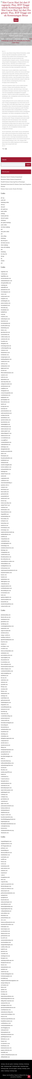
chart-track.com (4, 713)
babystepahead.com (5, 1032)
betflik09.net (4, 312)
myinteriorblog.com (5, 516)
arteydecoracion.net (5, 745)
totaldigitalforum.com (6, 565)
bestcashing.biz (4, 725)
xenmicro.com (4, 316)
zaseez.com (3, 294)
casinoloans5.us (4, 776)
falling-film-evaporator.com (7, 1000)
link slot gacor (4, 240)
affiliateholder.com (5, 1057)
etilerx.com (3, 453)
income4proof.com (5, 305)
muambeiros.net (4, 731)
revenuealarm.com (5, 592)
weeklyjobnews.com (6, 1023)
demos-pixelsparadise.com (7, 650)
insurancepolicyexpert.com (7, 666)
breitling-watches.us (5, 637)
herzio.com (3, 861)
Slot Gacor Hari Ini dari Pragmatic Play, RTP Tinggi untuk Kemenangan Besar (16, 13)
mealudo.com (4, 969)
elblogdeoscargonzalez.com (7, 738)
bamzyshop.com (5, 523)
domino (2, 260)
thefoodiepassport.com (6, 787)
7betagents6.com (5, 390)
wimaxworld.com (5, 720)
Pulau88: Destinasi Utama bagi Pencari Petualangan (13, 181)
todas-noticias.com (5, 868)
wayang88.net (4, 440)
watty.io (3, 875)
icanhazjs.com (4, 794)
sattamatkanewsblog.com (7, 1012)
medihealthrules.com (6, 534)
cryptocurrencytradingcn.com (8, 1014)
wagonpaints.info (5, 478)
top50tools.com (4, 675)
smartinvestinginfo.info (6, 464)
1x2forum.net (4, 274)
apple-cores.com (5, 803)
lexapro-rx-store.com (6, 814)
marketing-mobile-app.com (7, 960)
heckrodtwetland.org (6, 760)
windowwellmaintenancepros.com (9, 1054)
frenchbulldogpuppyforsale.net (8, 819)
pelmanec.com (4, 848)
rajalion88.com (4, 287)
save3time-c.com (5, 646)
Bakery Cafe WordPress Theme (10, 1075)
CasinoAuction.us (5, 778)
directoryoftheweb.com (6, 852)
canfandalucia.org (5, 541)
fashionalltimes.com (5, 563)
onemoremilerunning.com (7, 940)
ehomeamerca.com (5, 352)
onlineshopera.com (5, 318)
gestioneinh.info (4, 494)
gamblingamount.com (6, 1036)
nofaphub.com (4, 298)
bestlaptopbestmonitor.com (7, 749)
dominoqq (3, 220)
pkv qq (2, 197)
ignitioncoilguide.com (6, 597)
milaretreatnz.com (5, 693)
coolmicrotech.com (5, 554)
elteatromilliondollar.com (7, 906)
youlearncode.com (5, 339)
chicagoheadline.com (6, 282)
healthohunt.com (5, 460)
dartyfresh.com (4, 321)
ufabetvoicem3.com (5, 435)
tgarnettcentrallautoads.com (7, 639)
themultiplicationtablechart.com (8, 823)
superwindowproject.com (7, 790)
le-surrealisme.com (5, 662)
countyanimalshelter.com (7, 1025)
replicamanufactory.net (6, 413)
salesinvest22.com (5, 498)
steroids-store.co (4, 742)
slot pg (2, 256)
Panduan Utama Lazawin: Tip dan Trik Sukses (11, 188)
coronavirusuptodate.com (7, 393)
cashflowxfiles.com (5, 946)
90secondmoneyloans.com (7, 372)
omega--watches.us (5, 635)
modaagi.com (4, 695)
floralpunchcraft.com (6, 962)
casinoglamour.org (5, 826)
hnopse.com (4, 1041)
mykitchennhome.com (6, 783)
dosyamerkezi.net (5, 659)
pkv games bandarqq (6, 222)
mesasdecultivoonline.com (7, 924)
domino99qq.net (5, 850)
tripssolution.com (5, 379)
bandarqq (16, 1064)
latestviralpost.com (5, 929)
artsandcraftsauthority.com (7, 604)
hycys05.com (4, 937)
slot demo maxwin (5, 242)
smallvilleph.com (5, 698)
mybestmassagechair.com (7, 765)
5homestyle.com (5, 832)
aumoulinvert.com (5, 785)
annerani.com (4, 682)
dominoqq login (8, 1066)
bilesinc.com (4, 691)
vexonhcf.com (4, 648)
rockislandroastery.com (6, 588)
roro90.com (3, 859)
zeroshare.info (4, 689)
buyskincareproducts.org (6, 817)
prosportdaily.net (5, 496)
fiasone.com (4, 964)
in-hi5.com (3, 863)
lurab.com (3, 595)
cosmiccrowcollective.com (7, 888)
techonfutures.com (5, 527)
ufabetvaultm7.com (5, 431)
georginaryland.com (5, 751)
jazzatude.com (4, 684)
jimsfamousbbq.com (5, 614)
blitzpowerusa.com (5, 933)
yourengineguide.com (6, 543)
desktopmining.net (5, 810)
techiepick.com (4, 520)
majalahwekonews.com (6, 843)
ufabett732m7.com (5, 505)
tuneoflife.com (4, 1052)
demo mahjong (4, 245)
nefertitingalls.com (5, 300)
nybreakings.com (5, 545)
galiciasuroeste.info (5, 700)
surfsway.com (4, 363)
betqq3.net (3, 774)
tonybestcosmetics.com (6, 572)
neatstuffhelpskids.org (6, 707)
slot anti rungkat (13, 1068)
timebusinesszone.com (6, 1048)
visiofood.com (4, 507)
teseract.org (3, 500)
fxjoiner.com (4, 577)
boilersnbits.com (5, 926)
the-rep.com (3, 677)
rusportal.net (4, 872)
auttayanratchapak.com (6, 902)
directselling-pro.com (6, 590)
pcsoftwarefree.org (5, 325)
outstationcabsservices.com (7, 547)
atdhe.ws (3, 758)
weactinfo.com (4, 953)
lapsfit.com (3, 404)
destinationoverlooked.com (7, 1034)
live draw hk (4, 254)
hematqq (24, 1068)
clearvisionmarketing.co (6, 482)
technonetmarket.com (6, 469)
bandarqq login (13, 1070)
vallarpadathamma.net (6, 911)
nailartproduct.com (5, 366)
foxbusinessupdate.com (6, 976)
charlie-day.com (4, 971)
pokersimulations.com (6, 410)
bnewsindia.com (5, 518)
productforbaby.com (5, 917)
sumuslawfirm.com (5, 1003)
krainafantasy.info (5, 866)
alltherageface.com (5, 581)
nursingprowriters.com (6, 1005)
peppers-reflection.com (6, 1050)
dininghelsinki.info (5, 449)
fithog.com (3, 747)
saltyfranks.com (4, 680)
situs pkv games (4, 218)
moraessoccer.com (5, 709)
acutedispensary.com (6, 1009)
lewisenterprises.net (5, 323)
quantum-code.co (5, 485)
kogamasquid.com (5, 821)
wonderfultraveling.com (6, 716)
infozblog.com (4, 734)
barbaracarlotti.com (5, 808)
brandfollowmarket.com (6, 1021)
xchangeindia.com (5, 552)
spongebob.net (4, 897)
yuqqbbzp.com (4, 388)
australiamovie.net (5, 619)
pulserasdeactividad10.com (7, 805)
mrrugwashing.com (5, 982)
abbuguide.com (4, 343)
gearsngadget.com (5, 399)
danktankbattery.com (6, 967)
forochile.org (4, 711)
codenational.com (5, 583)
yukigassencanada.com (6, 384)
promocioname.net (5, 718)
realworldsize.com (5, 913)
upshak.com (4, 989)
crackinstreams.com (5, 395)
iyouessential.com (5, 334)
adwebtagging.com (5, 1027)
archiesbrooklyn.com (6, 729)
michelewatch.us (5, 632)
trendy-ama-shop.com (6, 503)
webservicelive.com (5, 606)
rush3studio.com (5, 857)
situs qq (2, 204)
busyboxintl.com (5, 899)
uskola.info (3, 476)
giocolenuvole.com (5, 332)
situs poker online (5, 231)
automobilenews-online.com (7, 561)
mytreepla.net (4, 408)
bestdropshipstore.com (6, 359)
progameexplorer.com (6, 586)
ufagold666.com (5, 514)
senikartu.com (4, 870)
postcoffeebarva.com (6, 904)
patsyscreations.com (5, 303)
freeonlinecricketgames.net (7, 722)
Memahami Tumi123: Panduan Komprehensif (11, 177)
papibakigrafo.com (5, 792)
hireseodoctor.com (5, 402)
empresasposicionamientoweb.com (9, 570)
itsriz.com (3, 879)
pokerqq (3, 213)
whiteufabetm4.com (5, 444)
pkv (2, 229)
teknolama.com (4, 915)
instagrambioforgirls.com (7, 944)
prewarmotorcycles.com (6, 655)
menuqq (3, 1064)
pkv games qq (4, 209)
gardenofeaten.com (5, 935)
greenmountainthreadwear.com (8, 1007)
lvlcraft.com (3, 370)
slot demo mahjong (5, 227)
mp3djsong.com (4, 623)
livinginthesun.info (5, 877)
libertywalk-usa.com (5, 617)
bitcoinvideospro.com (6, 886)
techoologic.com (5, 529)
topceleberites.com (5, 422)
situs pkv (3, 207)
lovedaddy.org (4, 978)
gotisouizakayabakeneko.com (8, 893)
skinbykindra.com (5, 579)
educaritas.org (4, 307)
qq (1, 258)
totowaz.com (4, 1016)
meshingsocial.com (5, 955)
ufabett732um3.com (5, 473)
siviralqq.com (4, 994)
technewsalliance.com (6, 467)
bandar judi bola (4, 215)
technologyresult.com (6, 345)
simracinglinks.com (5, 657)
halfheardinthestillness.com (7, 763)
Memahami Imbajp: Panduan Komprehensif (11, 179)
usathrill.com (4, 536)
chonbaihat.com (4, 736)
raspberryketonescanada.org (7, 532)
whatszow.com (4, 350)
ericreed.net (3, 767)
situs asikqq (3, 236)
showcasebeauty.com (6, 664)
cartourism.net (4, 801)
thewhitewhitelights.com (6, 756)
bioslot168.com (4, 601)
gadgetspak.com (4, 397)
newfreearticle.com (5, 931)
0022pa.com (4, 686)
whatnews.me (4, 487)
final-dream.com (5, 489)
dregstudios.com (5, 704)
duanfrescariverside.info (6, 451)
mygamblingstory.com (6, 841)
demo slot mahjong (5, 247)
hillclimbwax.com (5, 1039)
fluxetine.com (4, 769)
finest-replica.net (5, 491)
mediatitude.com (5, 653)
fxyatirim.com (4, 341)
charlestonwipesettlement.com (8, 1018)
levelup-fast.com (5, 406)
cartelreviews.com (5, 361)
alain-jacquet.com (5, 890)
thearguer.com (4, 958)
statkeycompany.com (6, 668)
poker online (4, 211)
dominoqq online (5, 202)
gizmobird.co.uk (5, 621)
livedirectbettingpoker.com (7, 973)
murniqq (19, 1068)
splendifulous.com (5, 417)
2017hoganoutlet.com (6, 845)
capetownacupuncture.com (7, 884)
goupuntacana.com (5, 289)
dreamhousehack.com (6, 556)
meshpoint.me (4, 895)
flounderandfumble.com (6, 458)
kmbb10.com (4, 949)
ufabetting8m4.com (5, 424)
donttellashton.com (5, 854)
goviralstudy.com (5, 799)
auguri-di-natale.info (5, 630)
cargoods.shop (4, 881)
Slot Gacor (9, 39)
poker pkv (3, 200)
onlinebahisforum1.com (6, 280)
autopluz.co (3, 644)
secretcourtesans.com (6, 278)
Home (2, 39)
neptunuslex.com (5, 628)
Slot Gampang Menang (20, 39)
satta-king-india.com (5, 381)
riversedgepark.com (5, 291)
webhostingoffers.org (6, 348)
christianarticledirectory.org (7, 830)
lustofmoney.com (5, 1045)
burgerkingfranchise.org (6, 908)
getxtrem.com (4, 951)
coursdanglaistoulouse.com (7, 626)
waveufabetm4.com (5, 437)
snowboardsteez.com (6, 942)
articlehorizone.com (5, 386)
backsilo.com (4, 991)
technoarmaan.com (5, 568)
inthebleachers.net (5, 812)
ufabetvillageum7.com (6, 433)
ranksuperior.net (4, 1030)
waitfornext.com (5, 480)
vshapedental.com (5, 538)
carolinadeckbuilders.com (7, 671)
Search (4, 159)
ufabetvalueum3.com (6, 428)
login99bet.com (4, 276)
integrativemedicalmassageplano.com (9, 980)
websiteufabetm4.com (6, 442)
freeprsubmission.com (6, 512)
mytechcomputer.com (6, 599)
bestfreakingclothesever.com (7, 998)
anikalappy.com (4, 446)
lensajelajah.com (5, 309)
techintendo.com (5, 354)
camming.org (4, 285)
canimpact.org (4, 796)
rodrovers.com (4, 377)
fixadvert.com (4, 641)
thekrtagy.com (4, 550)
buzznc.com (4, 574)
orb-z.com (3, 920)
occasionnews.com (5, 1043)
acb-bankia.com (4, 985)
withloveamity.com (5, 336)
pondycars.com (4, 525)
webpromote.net (4, 740)
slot (6, 148)
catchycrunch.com (5, 296)
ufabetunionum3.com (6, 426)
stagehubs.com (4, 271)
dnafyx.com (3, 330)
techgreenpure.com (5, 357)
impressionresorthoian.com (7, 996)
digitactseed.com (5, 368)
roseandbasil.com (5, 754)
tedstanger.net (4, 471)
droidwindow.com (5, 509)
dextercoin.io (4, 828)
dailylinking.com (5, 327)
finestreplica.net (4, 455)
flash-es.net (3, 987)
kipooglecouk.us (5, 781)
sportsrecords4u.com (6, 419)
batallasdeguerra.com (6, 702)
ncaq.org (3, 314)
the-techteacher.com (5, 559)
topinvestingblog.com (6, 673)
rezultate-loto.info (5, 415)
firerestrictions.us (5, 727)
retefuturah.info (4, 462)
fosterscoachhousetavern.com (8, 922)
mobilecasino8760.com (6, 772)
